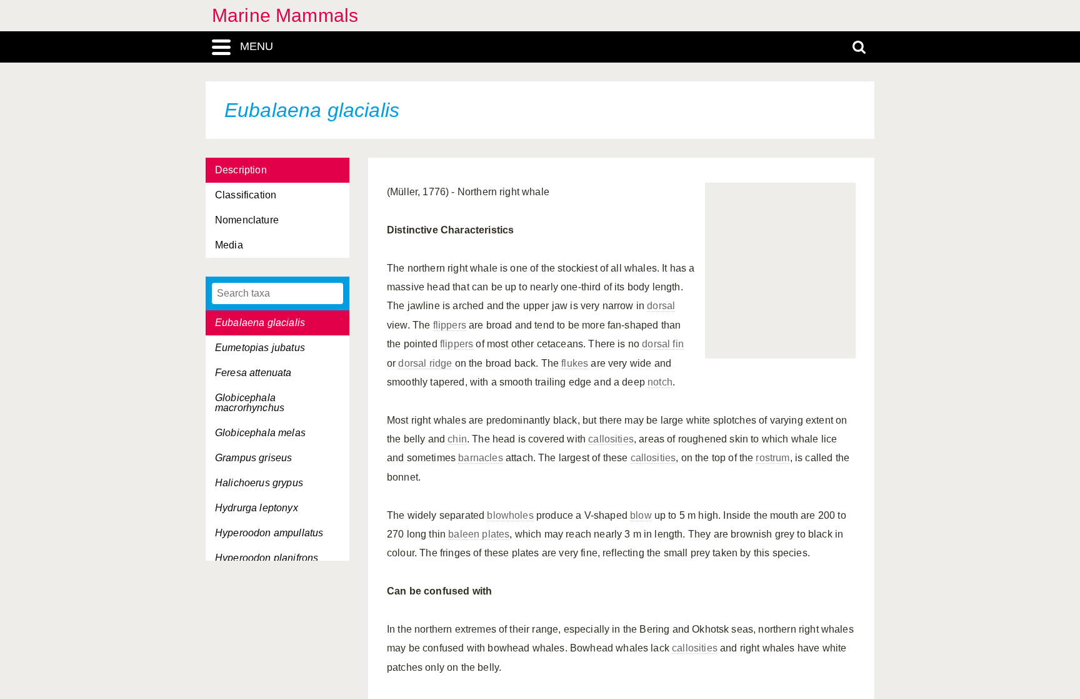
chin (457, 439)
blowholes (510, 515)
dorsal (661, 305)
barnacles (480, 457)
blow (641, 515)
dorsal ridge (425, 363)
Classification (245, 195)
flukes (574, 363)
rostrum (772, 457)
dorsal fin (663, 344)
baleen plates (478, 534)
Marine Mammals (285, 15)
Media (229, 245)
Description (241, 170)
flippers (449, 325)
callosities (611, 439)
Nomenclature (247, 220)
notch (660, 382)
